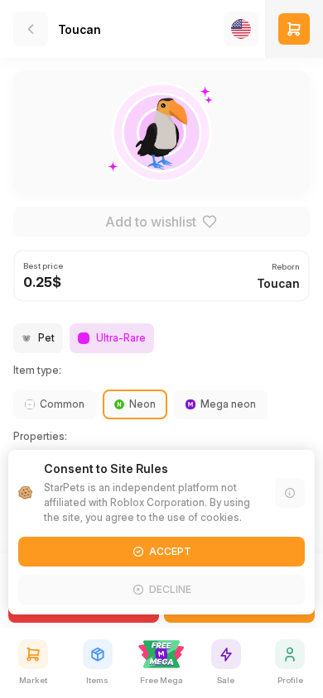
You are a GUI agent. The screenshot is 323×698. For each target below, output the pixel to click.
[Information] (290, 493)
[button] (294, 29)
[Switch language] (241, 29)
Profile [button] (290, 680)
